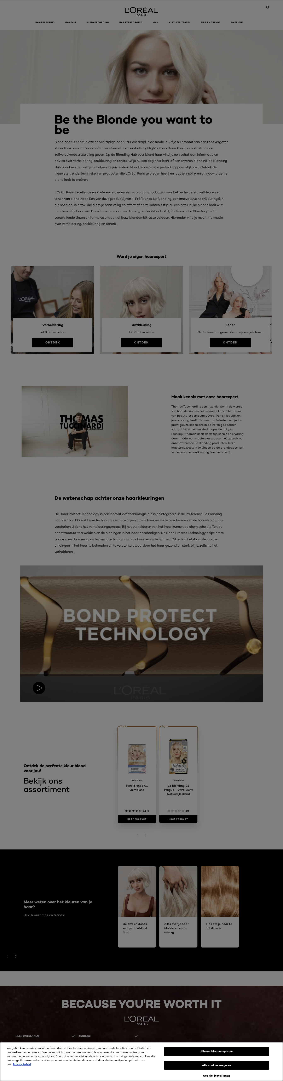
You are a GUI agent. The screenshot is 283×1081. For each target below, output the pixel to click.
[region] (141, 1061)
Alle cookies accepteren (216, 1051)
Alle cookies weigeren (216, 1065)
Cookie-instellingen (216, 1075)
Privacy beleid (22, 1064)
